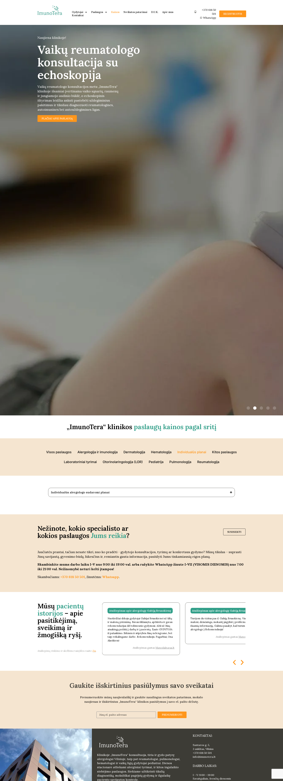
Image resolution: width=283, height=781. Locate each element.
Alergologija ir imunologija (97, 452)
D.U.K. (154, 12)
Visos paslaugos (59, 452)
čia (94, 650)
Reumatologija (208, 462)
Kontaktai (78, 15)
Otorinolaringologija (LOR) (123, 462)
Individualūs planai (191, 452)
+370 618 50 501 (72, 577)
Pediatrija (156, 462)
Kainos (115, 12)
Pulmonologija (180, 462)
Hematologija (161, 452)
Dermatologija (134, 452)
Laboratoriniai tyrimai (80, 462)
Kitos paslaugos (224, 452)
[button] (248, 408)
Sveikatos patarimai (135, 12)
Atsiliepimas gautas (236, 636)
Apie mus (167, 12)
